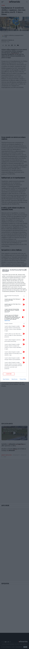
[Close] (26, 270)
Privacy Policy (23, 379)
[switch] (23, 299)
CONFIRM (9, 373)
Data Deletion (6, 379)
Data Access (14, 379)
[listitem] (14, 296)
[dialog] (14, 324)
